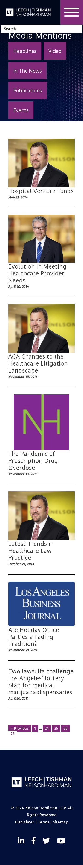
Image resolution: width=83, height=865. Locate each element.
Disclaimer (24, 822)
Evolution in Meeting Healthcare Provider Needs (37, 273)
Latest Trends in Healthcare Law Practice (31, 550)
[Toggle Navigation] (71, 12)
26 (66, 728)
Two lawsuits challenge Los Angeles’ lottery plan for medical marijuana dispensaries (41, 681)
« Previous (20, 728)
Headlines (24, 51)
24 (47, 728)
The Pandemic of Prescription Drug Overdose (33, 460)
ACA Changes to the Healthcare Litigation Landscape (38, 363)
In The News (27, 70)
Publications (27, 90)
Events (21, 110)
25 (56, 728)
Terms (43, 822)
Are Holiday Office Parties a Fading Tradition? (33, 636)
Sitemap (60, 822)
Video (55, 51)
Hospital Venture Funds (41, 190)
